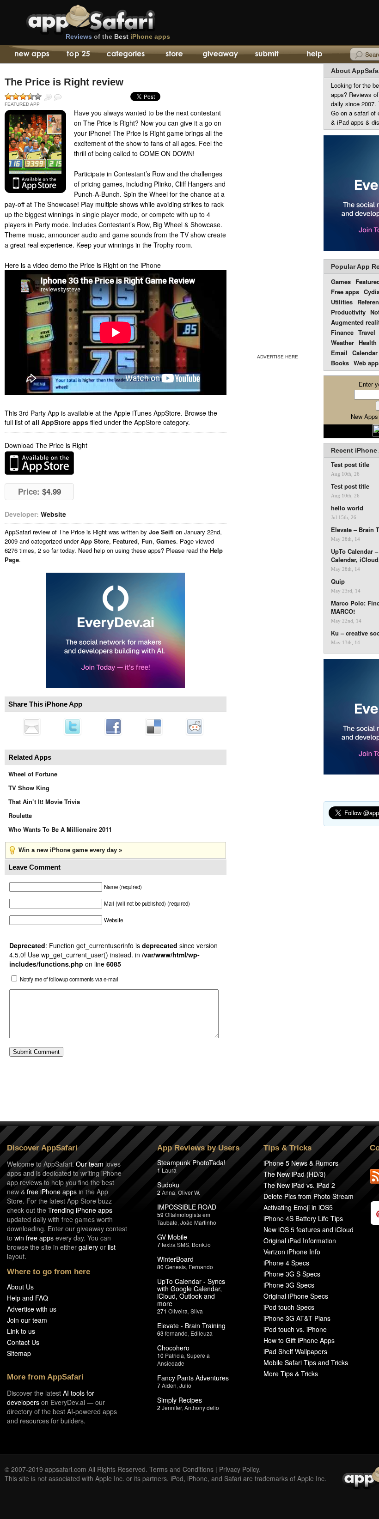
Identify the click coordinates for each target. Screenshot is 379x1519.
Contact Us (23, 1342)
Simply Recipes (179, 1399)
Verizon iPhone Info (291, 1251)
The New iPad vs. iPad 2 (299, 1185)
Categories (125, 54)
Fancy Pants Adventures (193, 1377)
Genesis (175, 1267)
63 (160, 1333)
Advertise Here (277, 356)
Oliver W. (189, 1192)
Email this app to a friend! (32, 726)
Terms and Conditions (181, 1469)
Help (314, 54)
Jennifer (172, 1407)
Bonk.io (201, 1244)
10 (160, 1355)
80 (160, 1267)
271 (162, 1311)
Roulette (20, 815)
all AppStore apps (60, 422)
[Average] (23, 96)
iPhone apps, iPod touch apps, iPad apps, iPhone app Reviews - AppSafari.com (110, 18)
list (112, 1247)
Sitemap (19, 1353)
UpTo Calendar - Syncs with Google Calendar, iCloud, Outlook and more (191, 1292)
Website (53, 514)
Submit (267, 54)
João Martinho (198, 1222)
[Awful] (8, 96)
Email (339, 352)
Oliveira (178, 1311)
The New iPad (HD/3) (294, 1174)
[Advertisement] (277, 206)
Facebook (113, 726)
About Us (20, 1286)
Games (166, 541)
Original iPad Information (299, 1240)
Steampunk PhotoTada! (191, 1162)
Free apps (345, 291)
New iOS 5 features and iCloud (308, 1229)
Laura (169, 1170)
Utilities (342, 301)
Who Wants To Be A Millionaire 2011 (60, 829)
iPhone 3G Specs (288, 1284)
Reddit (194, 726)
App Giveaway (219, 54)
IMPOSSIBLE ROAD (186, 1206)
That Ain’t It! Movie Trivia (44, 801)
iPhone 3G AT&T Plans (296, 1318)
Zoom (48, 97)
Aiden (169, 1385)
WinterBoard (175, 1259)
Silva (196, 1311)
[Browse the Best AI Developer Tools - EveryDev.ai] (115, 631)
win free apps (34, 1237)
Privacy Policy (239, 1469)
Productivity (348, 312)
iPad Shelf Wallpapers (295, 1351)
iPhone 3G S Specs (291, 1273)
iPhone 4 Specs (286, 1262)
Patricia (174, 1355)
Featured (125, 541)
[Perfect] (38, 96)
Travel (366, 332)
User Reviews (57, 97)
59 (160, 1214)
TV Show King (28, 787)
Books (340, 362)
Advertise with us (31, 1308)
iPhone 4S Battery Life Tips (303, 1218)
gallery (88, 1247)
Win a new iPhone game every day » (70, 850)
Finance (342, 332)
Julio (185, 1385)
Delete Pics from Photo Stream (308, 1196)
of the (118, 36)
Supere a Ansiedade (183, 1359)
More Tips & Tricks (290, 1373)
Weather (342, 342)
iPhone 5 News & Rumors (300, 1163)
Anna (168, 1192)
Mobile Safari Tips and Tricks (305, 1362)
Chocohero (173, 1347)
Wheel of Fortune (32, 773)
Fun (147, 541)
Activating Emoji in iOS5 (298, 1207)
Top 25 (78, 54)
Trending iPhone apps (80, 1210)
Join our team (27, 1320)
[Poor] (15, 96)
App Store (94, 541)
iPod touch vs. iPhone (295, 1329)
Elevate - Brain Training (191, 1325)
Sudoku (168, 1184)
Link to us (21, 1331)
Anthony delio (201, 1407)
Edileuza (201, 1333)
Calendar (365, 352)
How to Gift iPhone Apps (299, 1340)
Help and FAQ (27, 1297)
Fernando (201, 1267)
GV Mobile (172, 1236)
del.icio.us (154, 726)
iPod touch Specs (288, 1307)
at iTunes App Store (39, 463)
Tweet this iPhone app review (72, 726)
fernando (176, 1333)
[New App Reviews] (31, 54)
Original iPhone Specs (295, 1296)
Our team (90, 1163)
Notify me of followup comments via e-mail (69, 979)
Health (368, 342)
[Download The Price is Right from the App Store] (35, 151)
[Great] (30, 96)
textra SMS (175, 1244)
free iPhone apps (52, 1191)
